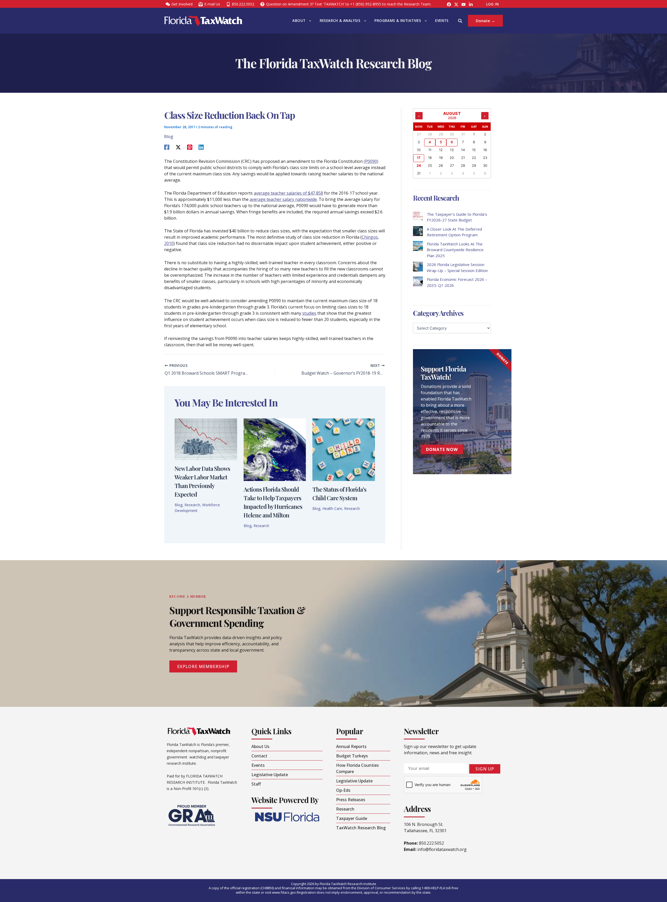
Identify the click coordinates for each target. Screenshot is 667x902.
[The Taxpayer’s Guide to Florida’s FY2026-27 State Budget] (418, 216)
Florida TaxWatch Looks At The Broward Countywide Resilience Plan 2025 (455, 249)
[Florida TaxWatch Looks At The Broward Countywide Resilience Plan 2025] (418, 246)
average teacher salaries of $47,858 (288, 193)
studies (309, 313)
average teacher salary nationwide (283, 199)
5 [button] (441, 142)
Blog (168, 136)
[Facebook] (449, 4)
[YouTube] (463, 4)
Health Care (332, 508)
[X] (178, 147)
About (298, 20)
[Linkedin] (201, 147)
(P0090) (371, 161)
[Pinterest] (189, 147)
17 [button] (419, 158)
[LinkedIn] (471, 4)
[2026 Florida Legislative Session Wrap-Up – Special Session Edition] (418, 266)
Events (441, 20)
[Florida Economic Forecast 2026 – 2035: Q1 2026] (418, 281)
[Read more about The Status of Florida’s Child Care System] (343, 449)
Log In (492, 4)
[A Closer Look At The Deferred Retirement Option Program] (418, 231)
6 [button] (452, 142)
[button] (308, 20)
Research (192, 504)
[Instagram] (456, 4)
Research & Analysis (340, 20)
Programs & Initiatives (397, 20)
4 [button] (430, 142)
